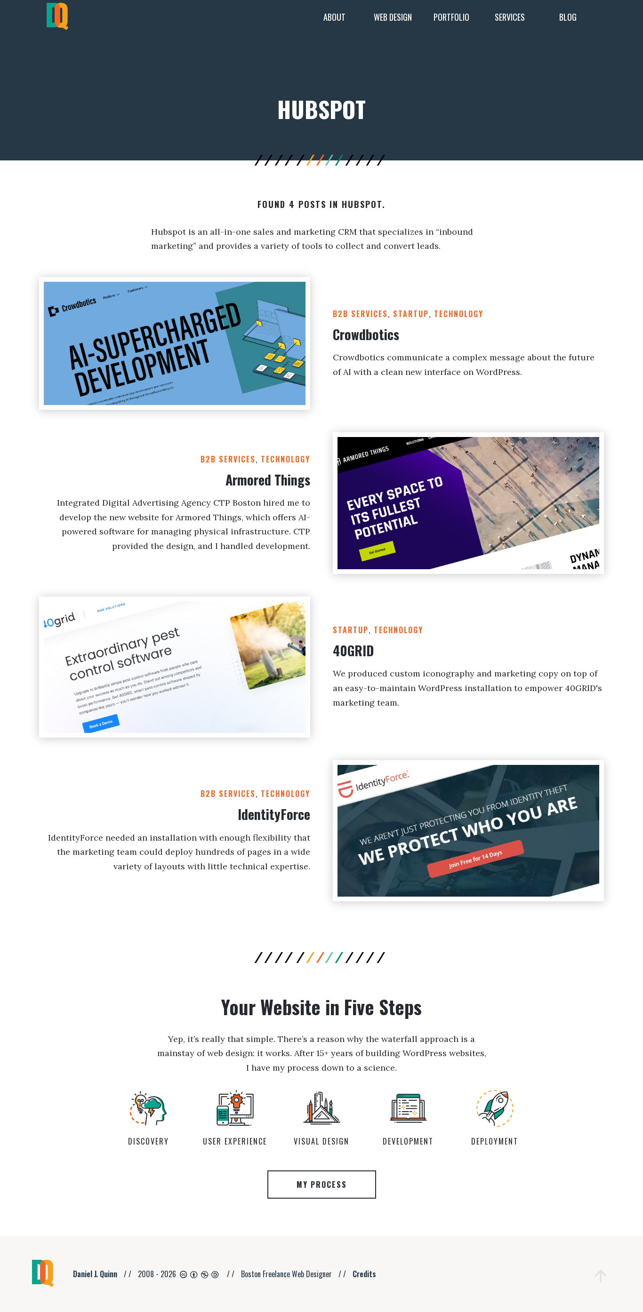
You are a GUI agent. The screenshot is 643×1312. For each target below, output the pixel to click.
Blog (568, 17)
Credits (364, 1274)
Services (510, 17)
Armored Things (267, 479)
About (334, 17)
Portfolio (451, 17)
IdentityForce (274, 814)
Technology (458, 313)
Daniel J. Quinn (95, 1274)
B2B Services (360, 313)
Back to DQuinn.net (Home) (58, 17)
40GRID (353, 650)
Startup (411, 313)
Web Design (393, 17)
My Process (322, 1184)
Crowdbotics (366, 334)
